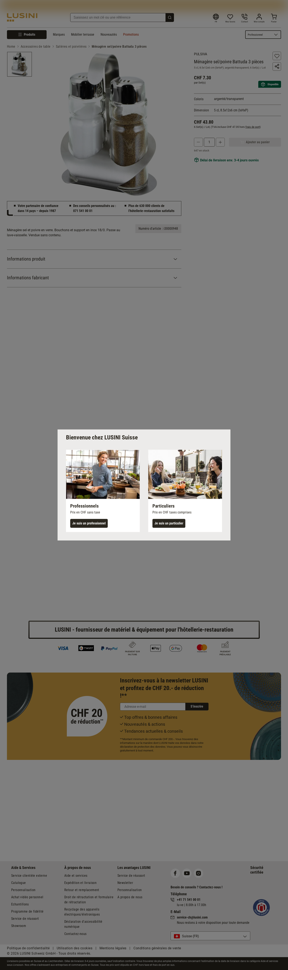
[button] (103, 491)
